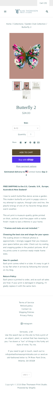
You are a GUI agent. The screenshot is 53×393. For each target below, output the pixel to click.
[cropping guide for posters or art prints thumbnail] (26, 95)
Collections (18, 24)
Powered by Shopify (26, 388)
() (43, 3)
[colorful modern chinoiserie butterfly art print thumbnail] (16, 85)
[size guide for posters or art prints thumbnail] (36, 85)
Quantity (22, 134)
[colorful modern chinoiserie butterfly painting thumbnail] (26, 85)
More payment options (26, 166)
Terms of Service (26, 302)
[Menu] (5, 11)
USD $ (25, 375)
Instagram (27, 323)
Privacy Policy (26, 315)
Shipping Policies (26, 312)
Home (8, 24)
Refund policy (26, 306)
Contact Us (26, 309)
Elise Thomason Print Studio (34, 384)
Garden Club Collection (35, 24)
